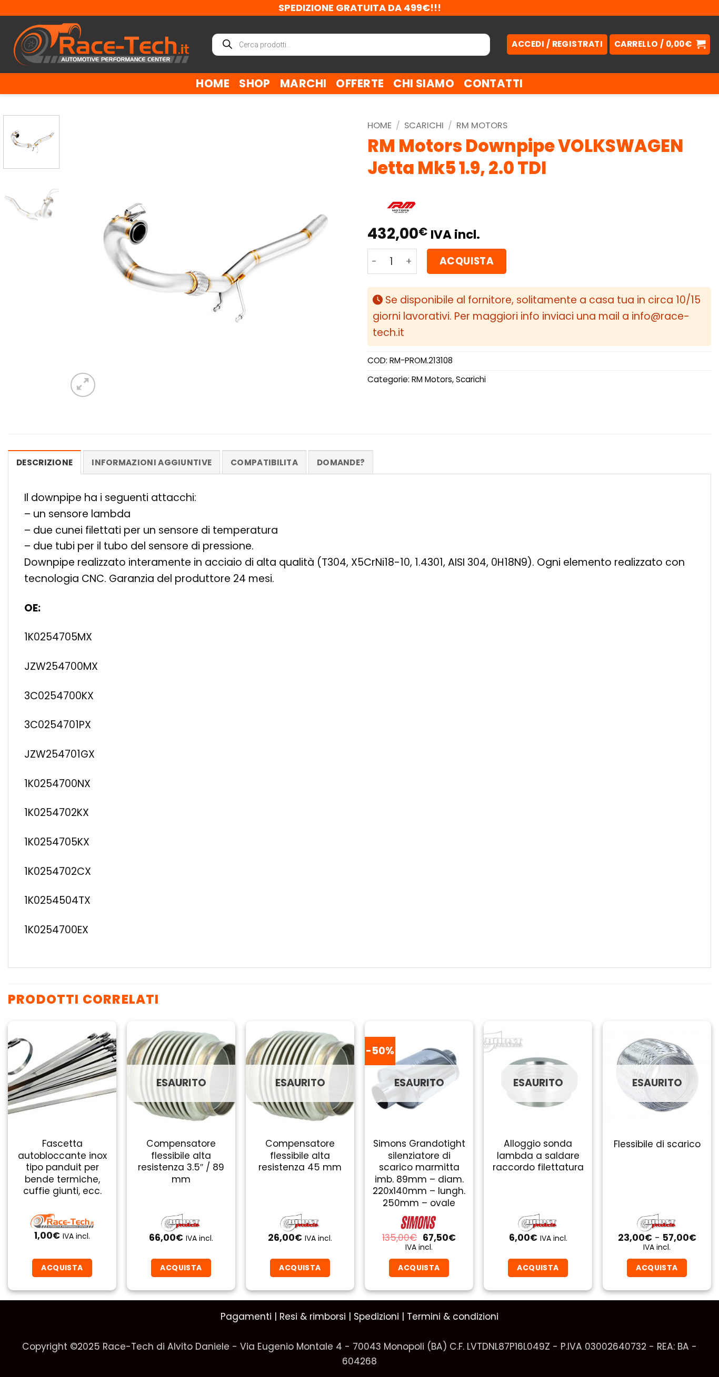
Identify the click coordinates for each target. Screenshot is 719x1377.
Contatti (493, 83)
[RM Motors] (401, 208)
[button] (660, 44)
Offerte (360, 83)
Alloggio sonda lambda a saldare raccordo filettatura (538, 1155)
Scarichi (424, 125)
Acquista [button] (62, 1267)
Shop (255, 83)
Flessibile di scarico (657, 1144)
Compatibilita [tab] (264, 462)
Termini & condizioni (452, 1316)
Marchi (303, 83)
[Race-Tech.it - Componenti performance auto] (101, 44)
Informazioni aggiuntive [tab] (152, 462)
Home (212, 83)
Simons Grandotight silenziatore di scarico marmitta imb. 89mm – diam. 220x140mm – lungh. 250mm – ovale (419, 1173)
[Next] (332, 257)
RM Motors (481, 125)
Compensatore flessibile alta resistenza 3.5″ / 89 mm (181, 1161)
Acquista (467, 261)
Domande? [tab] (341, 462)
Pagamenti (246, 1316)
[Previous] (85, 257)
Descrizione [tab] (44, 462)
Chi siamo (423, 83)
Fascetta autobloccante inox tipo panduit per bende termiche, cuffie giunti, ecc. (62, 1167)
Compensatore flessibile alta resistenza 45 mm (300, 1155)
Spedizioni (376, 1316)
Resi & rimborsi (312, 1316)
